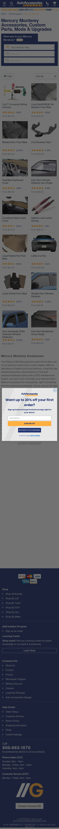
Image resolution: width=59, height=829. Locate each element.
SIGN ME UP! (29, 423)
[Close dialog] (54, 390)
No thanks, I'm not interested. (29, 430)
